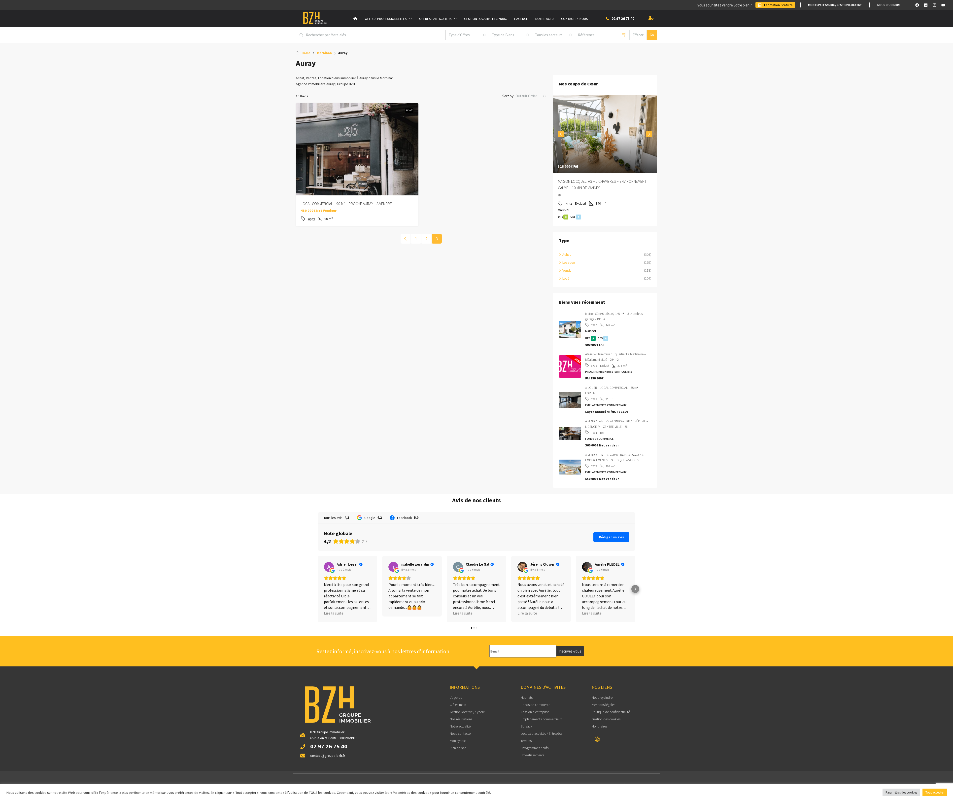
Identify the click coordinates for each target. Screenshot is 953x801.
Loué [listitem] (566, 278)
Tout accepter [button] (934, 792)
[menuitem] (597, 739)
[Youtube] (943, 5)
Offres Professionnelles (386, 18)
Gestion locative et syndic (485, 18)
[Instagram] (934, 5)
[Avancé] (624, 35)
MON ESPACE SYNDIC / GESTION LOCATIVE (835, 5)
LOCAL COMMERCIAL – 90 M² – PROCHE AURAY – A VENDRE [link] (346, 203)
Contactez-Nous (574, 18)
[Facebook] (917, 5)
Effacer (638, 35)
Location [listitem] (568, 262)
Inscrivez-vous (570, 651)
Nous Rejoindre (888, 5)
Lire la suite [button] (333, 613)
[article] (605, 160)
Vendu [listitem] (567, 270)
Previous (561, 134)
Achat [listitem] (566, 254)
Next (649, 134)
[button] (318, 589)
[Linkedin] (925, 5)
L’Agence (521, 18)
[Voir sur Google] (329, 567)
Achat (409, 110)
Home (306, 53)
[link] (357, 149)
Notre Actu (544, 18)
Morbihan (324, 53)
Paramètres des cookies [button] (901, 792)
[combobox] (467, 35)
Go (652, 35)
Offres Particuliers (435, 18)
